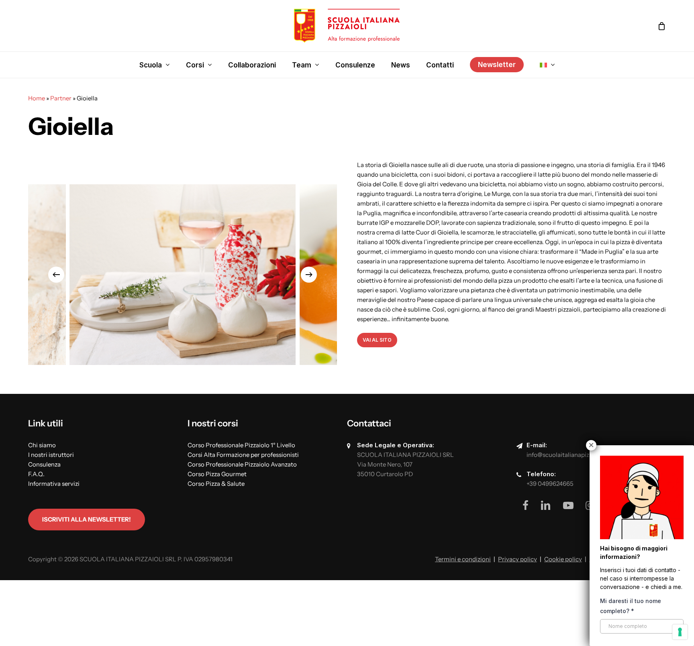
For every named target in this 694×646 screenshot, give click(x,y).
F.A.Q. (36, 474)
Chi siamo (42, 445)
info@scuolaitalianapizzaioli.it (568, 455)
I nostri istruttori (51, 455)
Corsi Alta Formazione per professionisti (243, 455)
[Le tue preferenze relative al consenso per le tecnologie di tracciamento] (680, 632)
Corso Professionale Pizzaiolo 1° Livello (241, 445)
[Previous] (56, 275)
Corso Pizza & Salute (216, 483)
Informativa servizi (54, 483)
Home (36, 98)
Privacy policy (517, 559)
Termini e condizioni (463, 559)
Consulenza (44, 464)
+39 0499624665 (550, 483)
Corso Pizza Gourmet (217, 474)
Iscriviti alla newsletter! (86, 519)
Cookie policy (563, 559)
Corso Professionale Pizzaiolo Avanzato (242, 464)
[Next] (309, 275)
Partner (60, 98)
